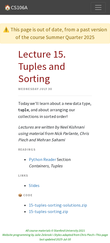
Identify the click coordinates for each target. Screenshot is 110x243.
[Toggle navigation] (98, 7)
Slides (34, 185)
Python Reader (42, 159)
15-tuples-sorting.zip (48, 211)
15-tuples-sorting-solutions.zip (58, 205)
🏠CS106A (16, 7)
